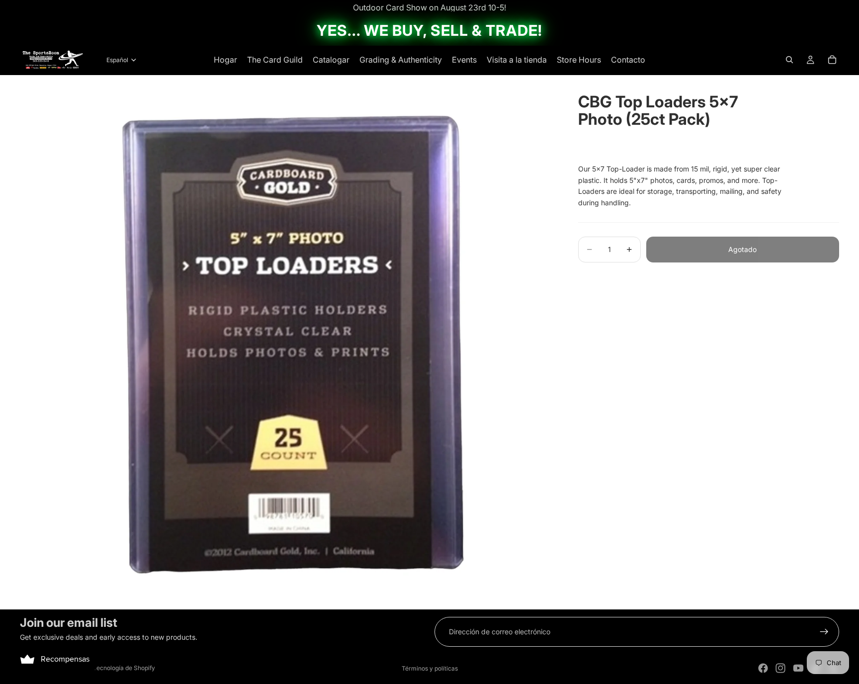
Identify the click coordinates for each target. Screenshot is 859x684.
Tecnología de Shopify (124, 668)
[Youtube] (798, 668)
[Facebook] (763, 668)
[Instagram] (780, 668)
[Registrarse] (824, 631)
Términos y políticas (430, 668)
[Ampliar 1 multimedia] (287, 342)
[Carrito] (832, 60)
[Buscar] (789, 60)
